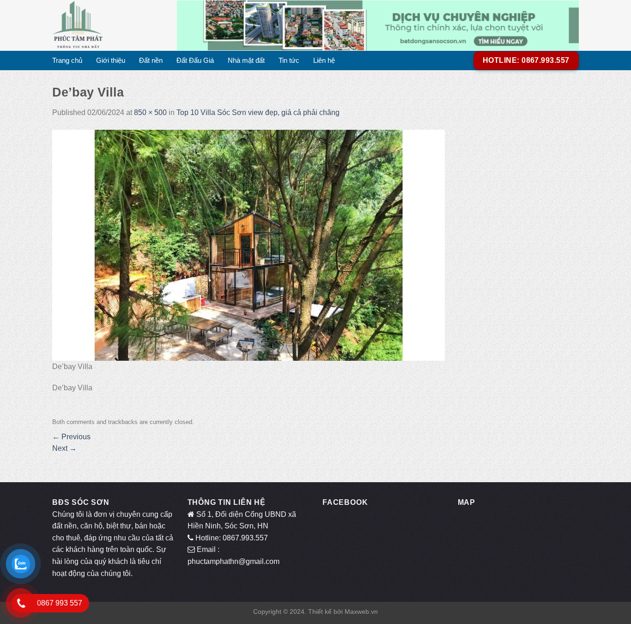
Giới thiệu (110, 60)
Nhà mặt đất (246, 60)
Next (64, 448)
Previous (71, 437)
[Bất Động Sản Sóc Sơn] (107, 25)
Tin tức (289, 60)
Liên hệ (324, 60)
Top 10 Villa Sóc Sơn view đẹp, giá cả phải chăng (258, 112)
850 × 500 (150, 112)
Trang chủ (67, 60)
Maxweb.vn (361, 611)
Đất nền (151, 60)
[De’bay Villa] (248, 244)
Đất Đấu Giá (195, 60)
